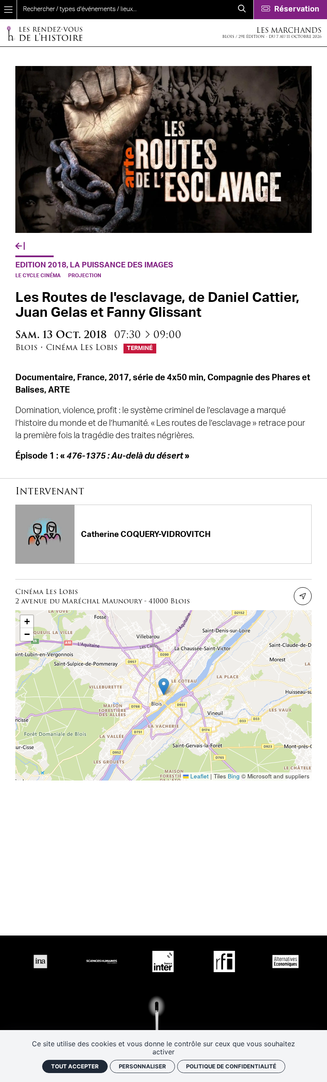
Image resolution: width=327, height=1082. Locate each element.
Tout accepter (75, 1066)
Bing (234, 776)
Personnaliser (142, 1066)
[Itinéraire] (303, 596)
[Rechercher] (241, 9)
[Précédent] (20, 246)
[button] (163, 686)
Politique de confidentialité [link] (231, 1066)
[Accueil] (44, 33)
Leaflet (199, 776)
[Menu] (8, 9)
